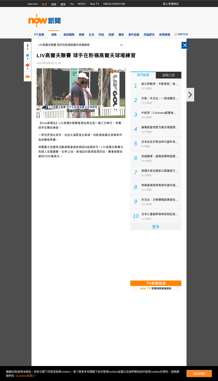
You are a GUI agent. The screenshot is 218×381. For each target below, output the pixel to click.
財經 (53, 4)
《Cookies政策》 (24, 375)
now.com (33, 3)
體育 (63, 4)
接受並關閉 (199, 373)
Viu (72, 3)
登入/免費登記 (171, 3)
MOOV (82, 3)
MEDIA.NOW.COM (114, 3)
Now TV (94, 3)
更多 (156, 227)
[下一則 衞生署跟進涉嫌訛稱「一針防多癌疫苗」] (190, 95)
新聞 (44, 4)
